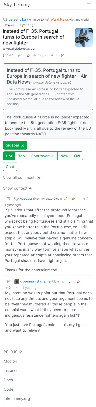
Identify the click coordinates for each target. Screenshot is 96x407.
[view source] (62, 55)
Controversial (43, 156)
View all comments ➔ (22, 177)
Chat (10, 166)
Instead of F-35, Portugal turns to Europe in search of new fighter (33, 37)
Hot (9, 156)
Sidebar (12, 145)
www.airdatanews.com (20, 48)
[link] (20, 55)
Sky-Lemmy (17, 4)
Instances (12, 370)
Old (77, 156)
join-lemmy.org (17, 398)
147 (10, 55)
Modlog (10, 361)
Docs (8, 380)
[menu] (89, 4)
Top (21, 156)
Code (8, 389)
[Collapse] (8, 198)
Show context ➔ (17, 188)
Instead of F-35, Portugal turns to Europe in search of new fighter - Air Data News (47, 76)
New (64, 156)
